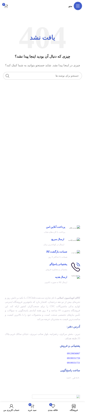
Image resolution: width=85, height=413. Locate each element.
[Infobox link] (42, 229)
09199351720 (73, 358)
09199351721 (73, 363)
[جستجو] (7, 76)
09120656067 (73, 353)
